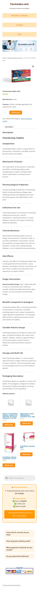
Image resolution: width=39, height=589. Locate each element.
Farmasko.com (19, 4)
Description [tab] (9, 127)
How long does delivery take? (18, 541)
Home (4, 58)
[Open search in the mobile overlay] (19, 478)
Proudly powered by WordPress (11, 585)
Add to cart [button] (9, 425)
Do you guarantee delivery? (17, 556)
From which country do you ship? (17, 533)
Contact (19, 25)
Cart (19, 34)
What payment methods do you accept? (19, 548)
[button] (33, 66)
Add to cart (16, 113)
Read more (26, 454)
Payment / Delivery (19, 15)
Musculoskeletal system (14, 58)
